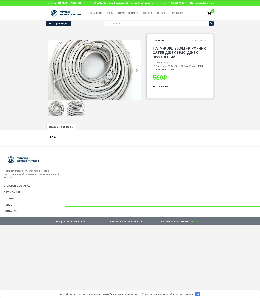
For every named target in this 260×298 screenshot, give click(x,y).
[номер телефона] (164, 3)
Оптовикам (178, 13)
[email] (191, 3)
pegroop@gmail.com (204, 3)
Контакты (161, 13)
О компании (95, 13)
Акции (110, 13)
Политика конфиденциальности (125, 221)
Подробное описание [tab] (61, 126)
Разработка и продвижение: (180, 221)
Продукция (60, 23)
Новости (147, 13)
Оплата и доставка (128, 13)
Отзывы (9, 198)
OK (197, 294)
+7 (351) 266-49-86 (175, 3)
